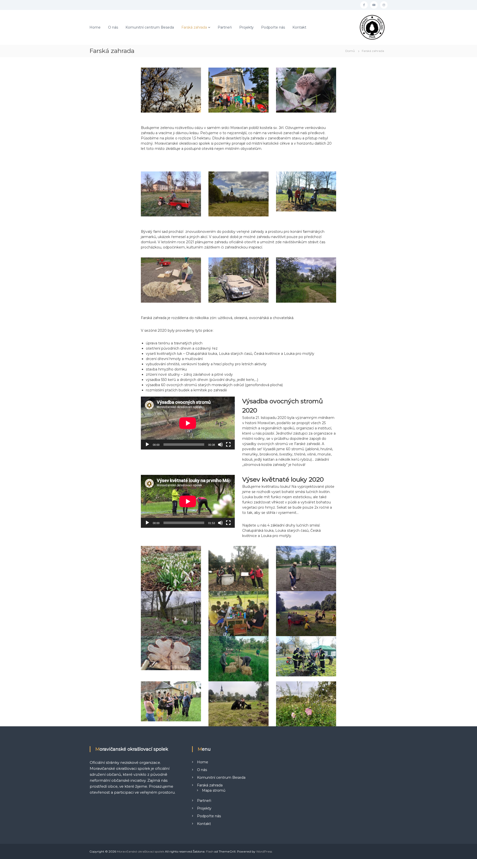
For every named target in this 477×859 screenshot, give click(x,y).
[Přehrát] (147, 444)
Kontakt (299, 27)
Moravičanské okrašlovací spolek (140, 851)
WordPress (264, 851)
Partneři (225, 27)
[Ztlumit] (220, 444)
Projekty (246, 27)
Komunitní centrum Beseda (149, 27)
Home (95, 27)
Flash (209, 851)
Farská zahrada (194, 27)
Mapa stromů (213, 790)
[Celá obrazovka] (228, 444)
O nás (113, 27)
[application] (188, 423)
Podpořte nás (273, 27)
